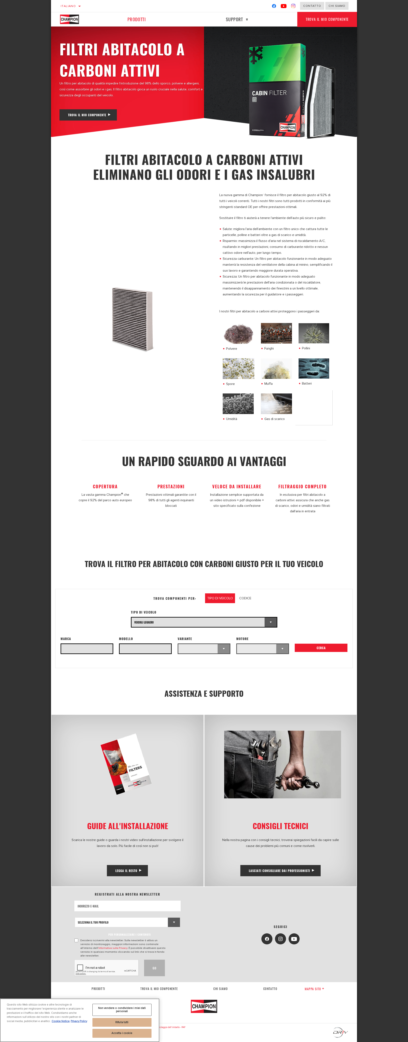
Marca (66, 638)
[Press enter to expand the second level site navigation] (247, 19)
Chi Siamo (337, 6)
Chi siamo (220, 988)
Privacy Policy (79, 1021)
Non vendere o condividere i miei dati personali (122, 1009)
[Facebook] (274, 7)
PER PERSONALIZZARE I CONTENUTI (129, 934)
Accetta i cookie (122, 1033)
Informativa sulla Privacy (112, 948)
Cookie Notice (61, 1021)
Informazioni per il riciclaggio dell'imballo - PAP (161, 1027)
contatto (270, 988)
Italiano (68, 6)
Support (234, 19)
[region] (79, 1020)
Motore (242, 638)
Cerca (321, 648)
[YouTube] (284, 7)
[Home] (73, 19)
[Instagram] (293, 7)
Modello (126, 638)
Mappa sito (313, 989)
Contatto (312, 6)
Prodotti (137, 19)
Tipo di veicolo (143, 612)
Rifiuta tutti (122, 1022)
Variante (185, 638)
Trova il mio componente (327, 19)
